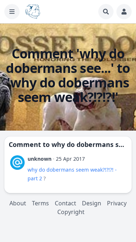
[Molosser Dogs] (32, 11)
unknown (39, 158)
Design (91, 203)
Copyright (71, 212)
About (17, 203)
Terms (40, 203)
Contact (65, 203)
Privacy (117, 203)
